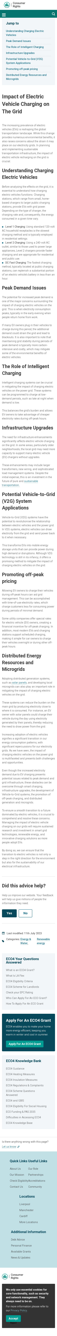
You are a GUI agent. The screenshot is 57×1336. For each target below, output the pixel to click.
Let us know (9, 1147)
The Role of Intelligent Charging (25, 47)
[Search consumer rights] (53, 13)
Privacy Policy (19, 1310)
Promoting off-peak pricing (22, 69)
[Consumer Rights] (14, 5)
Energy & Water (25, 941)
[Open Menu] (4, 14)
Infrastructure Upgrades (20, 53)
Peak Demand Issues (18, 41)
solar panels (19, 683)
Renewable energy (43, 941)
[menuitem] (28, 970)
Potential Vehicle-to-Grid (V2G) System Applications (24, 61)
